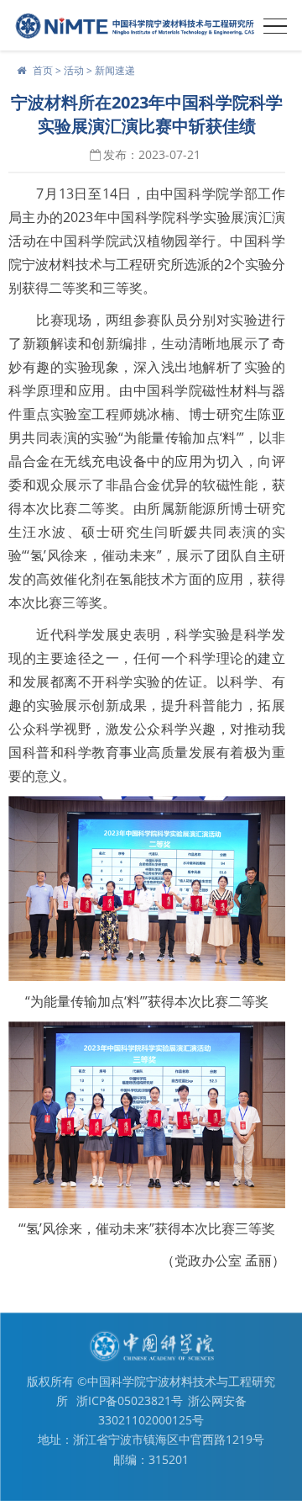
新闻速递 (115, 70)
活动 (74, 70)
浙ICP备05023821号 (129, 1400)
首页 (43, 70)
